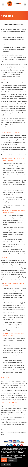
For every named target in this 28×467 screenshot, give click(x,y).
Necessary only (13, 460)
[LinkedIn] (11, 446)
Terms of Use (18, 457)
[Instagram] (18, 446)
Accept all (4, 460)
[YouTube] (14, 446)
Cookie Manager (6, 464)
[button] (25, 4)
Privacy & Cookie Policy (6, 457)
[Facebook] (7, 446)
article (2, 434)
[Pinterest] (22, 446)
